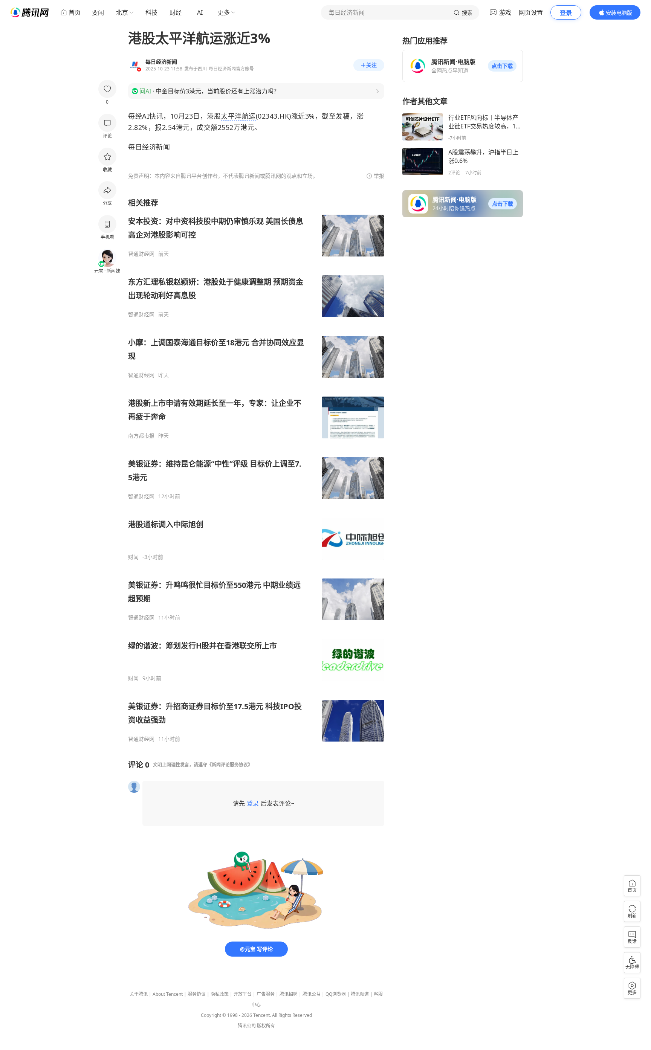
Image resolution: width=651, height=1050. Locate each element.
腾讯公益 (312, 994)
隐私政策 (220, 994)
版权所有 (266, 1026)
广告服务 (266, 994)
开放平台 (243, 994)
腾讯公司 (247, 1026)
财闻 (133, 557)
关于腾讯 (139, 994)
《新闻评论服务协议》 (229, 765)
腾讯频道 (360, 994)
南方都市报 (141, 435)
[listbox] (256, 470)
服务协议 (197, 994)
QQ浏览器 (336, 994)
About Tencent (168, 994)
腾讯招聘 (289, 994)
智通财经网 (141, 253)
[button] (502, 66)
